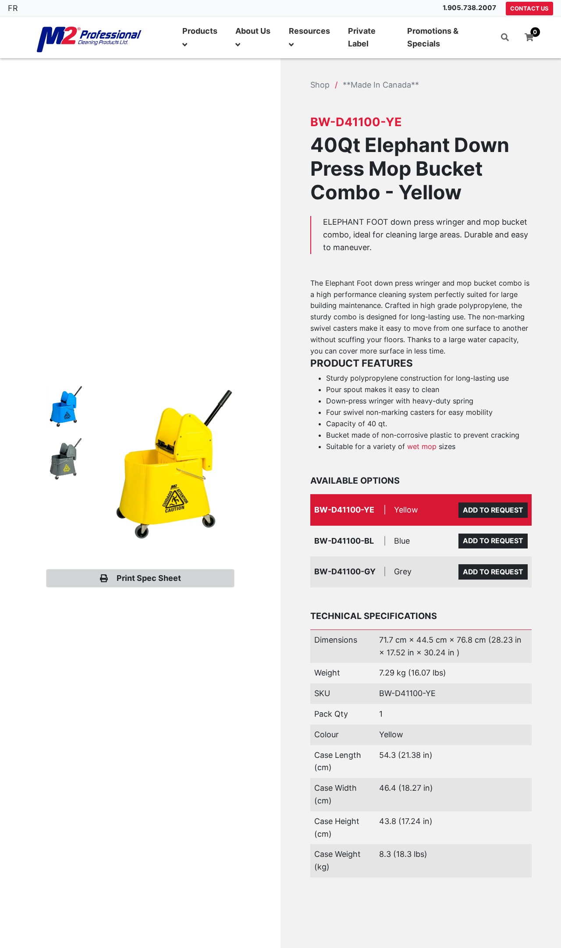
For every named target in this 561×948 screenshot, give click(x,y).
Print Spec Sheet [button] (149, 578)
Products (199, 30)
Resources (309, 30)
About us (252, 30)
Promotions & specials (432, 37)
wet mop (422, 446)
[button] (505, 37)
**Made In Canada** (381, 84)
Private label (362, 37)
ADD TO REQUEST (493, 510)
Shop (320, 84)
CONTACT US (529, 8)
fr (13, 8)
